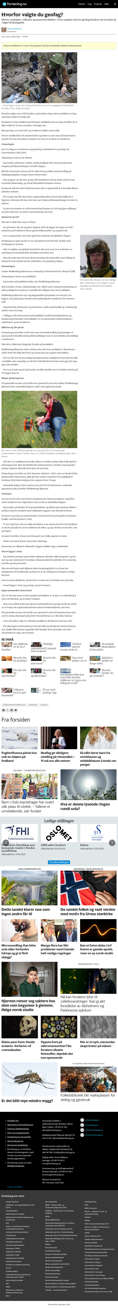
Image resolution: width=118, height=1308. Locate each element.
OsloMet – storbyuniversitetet (56, 1290)
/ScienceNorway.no (94, 1135)
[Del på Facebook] (3, 710)
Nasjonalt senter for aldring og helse (58, 1229)
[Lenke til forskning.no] (37, 3)
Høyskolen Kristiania (13, 1261)
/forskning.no (91, 1125)
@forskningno (92, 1120)
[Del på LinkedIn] (11, 710)
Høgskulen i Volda (12, 1255)
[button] (6, 842)
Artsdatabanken (12, 1211)
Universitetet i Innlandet (94, 1265)
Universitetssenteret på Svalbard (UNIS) (99, 1278)
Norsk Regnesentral (52, 1274)
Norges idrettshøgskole (54, 1267)
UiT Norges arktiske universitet (96, 1256)
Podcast (98, 4)
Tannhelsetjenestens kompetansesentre (100, 1249)
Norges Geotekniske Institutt (56, 1254)
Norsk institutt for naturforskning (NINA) (60, 1283)
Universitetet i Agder (92, 1259)
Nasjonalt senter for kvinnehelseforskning (61, 1235)
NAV (7, 1283)
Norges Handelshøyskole (54, 1257)
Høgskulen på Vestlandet (15, 1258)
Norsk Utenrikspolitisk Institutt (57, 1280)
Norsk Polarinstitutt (52, 1270)
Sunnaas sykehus (91, 1243)
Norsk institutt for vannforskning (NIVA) (60, 1287)
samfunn (33, 705)
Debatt (81, 4)
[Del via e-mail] (16, 710)
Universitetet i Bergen (93, 1262)
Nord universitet (51, 1248)
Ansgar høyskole (12, 1202)
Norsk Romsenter (51, 1277)
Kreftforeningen (12, 1271)
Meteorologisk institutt (14, 1280)
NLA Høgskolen (51, 1202)
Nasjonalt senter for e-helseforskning (59, 1232)
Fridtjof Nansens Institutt (15, 1238)
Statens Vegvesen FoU (93, 1236)
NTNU (47, 1216)
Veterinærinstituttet (92, 1285)
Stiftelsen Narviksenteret (94, 1239)
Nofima (48, 1244)
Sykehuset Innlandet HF (93, 1246)
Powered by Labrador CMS (59, 1304)
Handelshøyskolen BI (14, 1242)
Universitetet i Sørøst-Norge (95, 1275)
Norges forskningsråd (53, 1261)
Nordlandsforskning (53, 1251)
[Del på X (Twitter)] (7, 710)
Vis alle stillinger (59, 862)
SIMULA (88, 1217)
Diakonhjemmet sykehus (15, 1214)
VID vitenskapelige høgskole (95, 1288)
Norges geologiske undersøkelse (57, 1264)
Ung (90, 4)
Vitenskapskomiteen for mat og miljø (98, 1291)
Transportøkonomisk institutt (96, 1252)
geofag (43, 705)
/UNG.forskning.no (94, 1130)
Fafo (7, 1223)
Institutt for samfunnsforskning (18, 1265)
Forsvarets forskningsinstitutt (17, 1232)
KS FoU (8, 1268)
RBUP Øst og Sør (91, 1208)
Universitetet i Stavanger (94, 1272)
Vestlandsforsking (91, 1282)
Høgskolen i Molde (13, 1248)
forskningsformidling (14, 705)
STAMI (87, 1233)
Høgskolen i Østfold (13, 1252)
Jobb (107, 4)
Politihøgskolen (91, 1202)
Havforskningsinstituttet (15, 1245)
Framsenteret (11, 1235)
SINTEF (87, 1220)
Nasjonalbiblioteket (52, 1220)
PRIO (86, 1205)
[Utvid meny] (115, 4)
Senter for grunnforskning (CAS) (97, 1224)
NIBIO (8, 1287)
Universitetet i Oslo (92, 1269)
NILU (8, 1296)
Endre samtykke (14, 1187)
